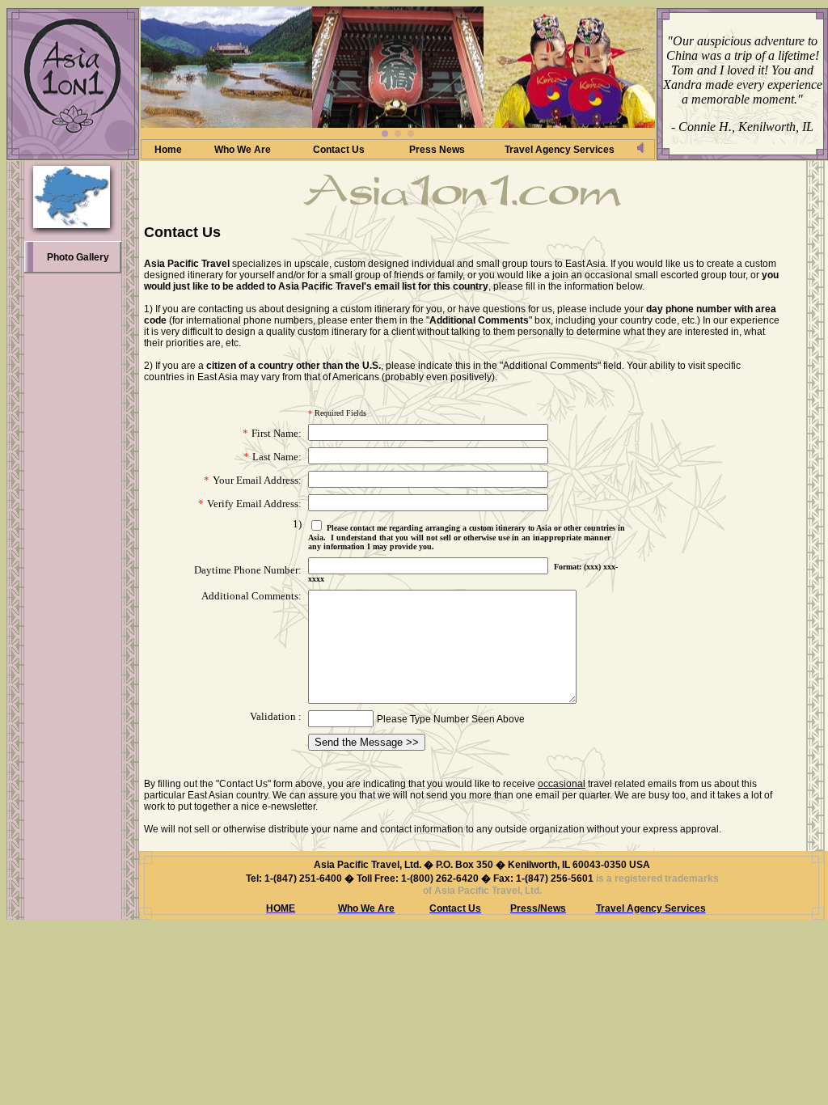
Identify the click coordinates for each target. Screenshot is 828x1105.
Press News (437, 149)
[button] (385, 133)
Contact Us (339, 149)
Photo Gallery (78, 257)
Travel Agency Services (560, 149)
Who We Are (242, 149)
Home (168, 149)
